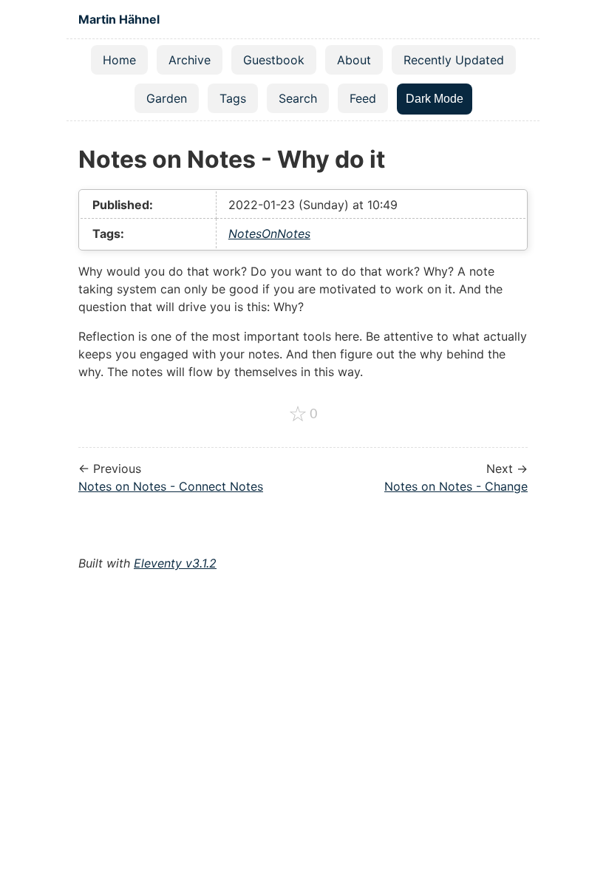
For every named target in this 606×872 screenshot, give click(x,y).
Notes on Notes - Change (456, 486)
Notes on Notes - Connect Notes (170, 486)
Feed (363, 98)
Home (119, 59)
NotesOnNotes (269, 233)
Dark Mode (434, 98)
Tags (232, 98)
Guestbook (273, 59)
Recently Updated (454, 59)
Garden (166, 98)
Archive (189, 59)
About (354, 59)
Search (298, 98)
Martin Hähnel (119, 19)
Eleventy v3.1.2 (175, 563)
